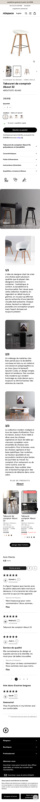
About (20, 483)
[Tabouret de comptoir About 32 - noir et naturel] (9, 535)
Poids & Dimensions (10, 159)
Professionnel (9, 754)
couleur (12, 113)
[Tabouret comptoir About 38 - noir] (34, 537)
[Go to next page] (28, 679)
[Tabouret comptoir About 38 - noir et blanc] (29, 537)
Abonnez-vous (9, 761)
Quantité (6, 104)
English (18, 13)
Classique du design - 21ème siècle (19, 80)
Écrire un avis (14, 568)
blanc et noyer (11, 117)
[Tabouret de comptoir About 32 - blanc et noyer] (6, 535)
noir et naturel (16, 117)
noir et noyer (21, 117)
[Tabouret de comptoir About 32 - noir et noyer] (11, 535)
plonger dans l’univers (20, 545)
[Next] (36, 509)
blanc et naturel (5, 117)
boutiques (27, 6)
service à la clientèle (16, 6)
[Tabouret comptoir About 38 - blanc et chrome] (24, 537)
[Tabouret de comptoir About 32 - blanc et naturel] (4, 535)
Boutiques (7, 747)
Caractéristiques (9, 154)
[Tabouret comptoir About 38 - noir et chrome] (32, 537)
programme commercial (20, 8)
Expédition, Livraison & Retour (14, 171)
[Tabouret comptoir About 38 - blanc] (22, 537)
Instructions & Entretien (12, 165)
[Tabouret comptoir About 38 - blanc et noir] (27, 537)
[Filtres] (29, 568)
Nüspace (6, 741)
